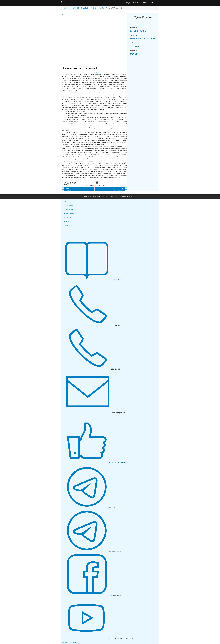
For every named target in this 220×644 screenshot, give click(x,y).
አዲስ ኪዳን (85, 8)
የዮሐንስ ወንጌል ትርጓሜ (99, 8)
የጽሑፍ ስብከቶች (69, 206)
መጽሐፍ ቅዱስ (74, 8)
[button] (84, 183)
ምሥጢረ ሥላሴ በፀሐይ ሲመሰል (142, 38)
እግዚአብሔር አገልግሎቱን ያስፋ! (70, 642)
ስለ (152, 3)
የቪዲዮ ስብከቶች (69, 214)
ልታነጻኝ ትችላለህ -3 (138, 31)
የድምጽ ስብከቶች (69, 210)
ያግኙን (145, 3)
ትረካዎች (66, 221)
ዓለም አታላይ (135, 46)
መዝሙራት (67, 217)
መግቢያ (127, 3)
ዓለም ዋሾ (134, 54)
